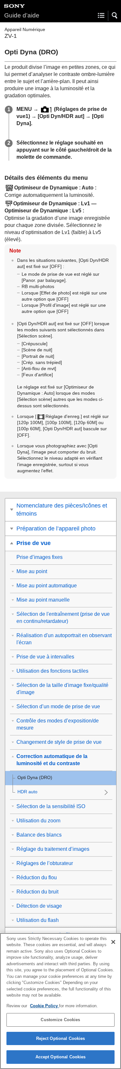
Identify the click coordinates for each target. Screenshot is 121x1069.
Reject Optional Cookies (60, 1038)
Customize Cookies (60, 1019)
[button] (114, 15)
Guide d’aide (21, 15)
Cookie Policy (44, 1005)
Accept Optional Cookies (60, 1056)
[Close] (113, 942)
